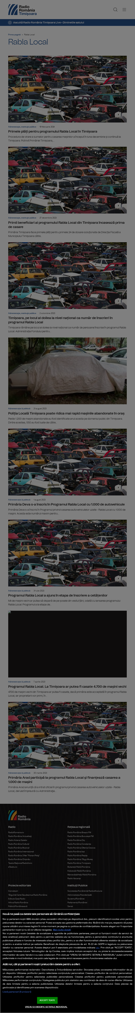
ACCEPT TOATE (47, 1000)
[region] (67, 961)
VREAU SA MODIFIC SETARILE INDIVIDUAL (46, 1007)
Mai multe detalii (62, 930)
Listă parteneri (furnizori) (17, 992)
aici (97, 948)
